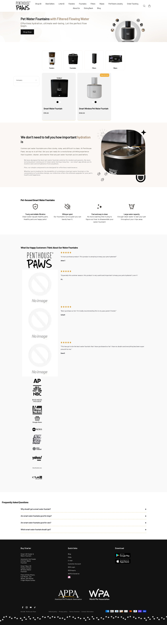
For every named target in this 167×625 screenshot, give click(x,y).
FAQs (70, 557)
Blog (69, 554)
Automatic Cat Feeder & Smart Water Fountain (28, 561)
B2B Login (71, 567)
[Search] (144, 6)
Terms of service (74, 611)
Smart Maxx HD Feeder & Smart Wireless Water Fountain (26, 568)
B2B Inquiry (72, 570)
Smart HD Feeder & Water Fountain (27, 555)
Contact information (87, 611)
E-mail (70, 560)
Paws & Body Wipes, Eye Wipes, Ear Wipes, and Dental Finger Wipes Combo (28, 577)
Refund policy (53, 611)
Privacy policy (63, 611)
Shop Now (27, 32)
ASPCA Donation (74, 574)
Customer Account (74, 564)
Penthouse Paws (31, 611)
